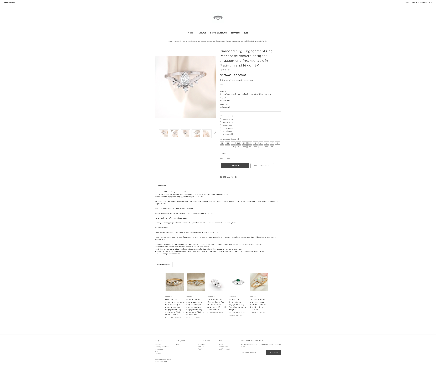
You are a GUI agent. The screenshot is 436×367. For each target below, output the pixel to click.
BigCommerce (166, 359)
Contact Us (235, 33)
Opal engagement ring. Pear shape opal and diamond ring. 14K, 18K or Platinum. (258, 304)
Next (214, 131)
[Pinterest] (236, 177)
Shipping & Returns (218, 33)
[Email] (224, 177)
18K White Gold (228, 128)
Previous (156, 131)
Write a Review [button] (248, 80)
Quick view (173, 280)
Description (161, 186)
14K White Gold (228, 119)
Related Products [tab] (163, 265)
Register (423, 3)
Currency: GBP (10, 3)
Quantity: (223, 153)
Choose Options (175, 284)
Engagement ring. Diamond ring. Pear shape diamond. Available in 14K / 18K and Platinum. (216, 304)
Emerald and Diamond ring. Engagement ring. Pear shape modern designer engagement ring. (237, 305)
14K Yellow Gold (228, 122)
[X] (232, 177)
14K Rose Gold (228, 125)
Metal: (226, 116)
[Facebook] (221, 177)
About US (202, 33)
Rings (190, 33)
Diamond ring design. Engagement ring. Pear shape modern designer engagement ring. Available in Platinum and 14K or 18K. (174, 307)
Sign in (414, 3)
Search (406, 3)
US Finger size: (229, 139)
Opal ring (201, 347)
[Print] (228, 177)
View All (200, 349)
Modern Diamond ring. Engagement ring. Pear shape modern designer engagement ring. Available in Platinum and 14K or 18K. (195, 307)
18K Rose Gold (228, 134)
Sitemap (158, 354)
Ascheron (201, 344)
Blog (246, 33)
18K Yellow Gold (228, 131)
